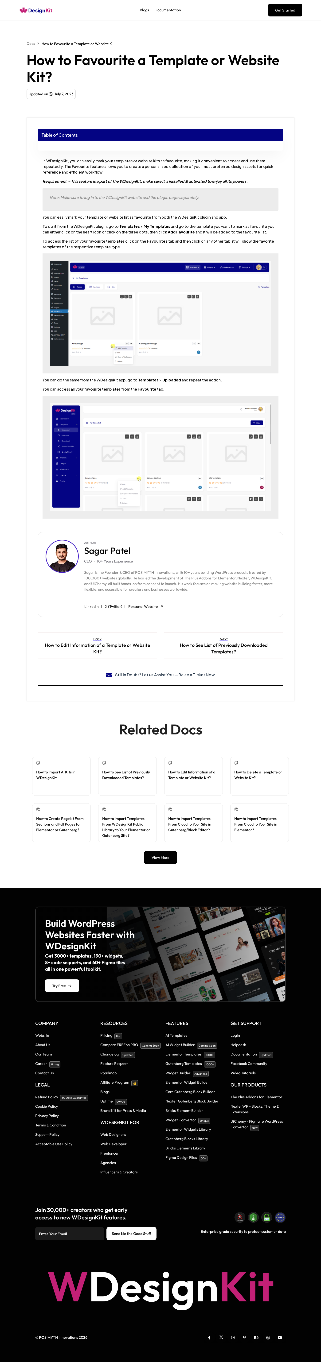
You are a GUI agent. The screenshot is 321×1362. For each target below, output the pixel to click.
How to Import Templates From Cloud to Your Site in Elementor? (255, 824)
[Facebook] (209, 1337)
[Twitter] (221, 1337)
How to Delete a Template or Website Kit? (258, 775)
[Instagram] (233, 1337)
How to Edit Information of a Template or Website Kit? (191, 775)
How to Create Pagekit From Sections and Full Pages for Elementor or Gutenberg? (60, 824)
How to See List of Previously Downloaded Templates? (126, 775)
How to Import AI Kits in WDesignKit (55, 775)
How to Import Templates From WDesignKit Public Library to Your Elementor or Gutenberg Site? (126, 827)
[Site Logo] (36, 10)
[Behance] (256, 1337)
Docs (31, 43)
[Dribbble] (268, 1337)
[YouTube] (280, 1337)
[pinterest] (245, 1337)
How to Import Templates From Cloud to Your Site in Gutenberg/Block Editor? (189, 824)
